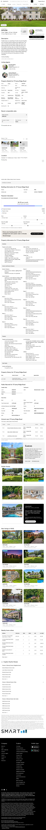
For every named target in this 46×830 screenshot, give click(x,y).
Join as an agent (4, 753)
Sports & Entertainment (20, 776)
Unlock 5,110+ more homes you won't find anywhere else (33, 513)
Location (14, 4)
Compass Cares (19, 767)
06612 (15, 33)
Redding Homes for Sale (6, 689)
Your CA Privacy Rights (30, 795)
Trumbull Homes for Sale (6, 686)
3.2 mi (41, 427)
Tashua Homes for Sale (6, 676)
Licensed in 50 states (5, 828)
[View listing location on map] (24, 31)
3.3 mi (41, 431)
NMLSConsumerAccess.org (20, 826)
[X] (7, 789)
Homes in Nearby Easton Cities (9, 682)
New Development (20, 773)
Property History (26, 4)
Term (2, 216)
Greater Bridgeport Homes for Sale (8, 667)
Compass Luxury (19, 758)
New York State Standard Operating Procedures (9, 821)
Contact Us (3, 757)
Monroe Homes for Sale (6, 693)
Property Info (19, 4)
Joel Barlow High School (12, 435)
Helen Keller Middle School (12, 431)
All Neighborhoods (35, 461)
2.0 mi (41, 435)
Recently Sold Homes (20, 784)
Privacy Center (30, 792)
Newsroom (3, 760)
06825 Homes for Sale (6, 703)
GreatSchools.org (18, 438)
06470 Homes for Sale (6, 710)
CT (6, 157)
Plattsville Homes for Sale (6, 672)
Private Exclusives (19, 748)
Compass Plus (19, 766)
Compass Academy (20, 764)
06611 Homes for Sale (6, 708)
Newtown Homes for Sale (6, 691)
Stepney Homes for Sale (6, 674)
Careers (2, 755)
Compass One (19, 755)
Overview (9, 4)
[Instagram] (2, 789)
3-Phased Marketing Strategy (22, 751)
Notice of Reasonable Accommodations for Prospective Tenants (12, 822)
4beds (2, 32)
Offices (2, 758)
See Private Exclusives (30, 521)
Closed (9, 83)
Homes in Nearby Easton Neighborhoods (11, 665)
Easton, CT (11, 33)
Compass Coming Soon (20, 749)
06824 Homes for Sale (6, 705)
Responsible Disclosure (10, 794)
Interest (25, 216)
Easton (15, 157)
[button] (1, 1)
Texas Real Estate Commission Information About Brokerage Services (13, 817)
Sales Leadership (4, 749)
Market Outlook (19, 753)
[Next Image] (21, 475)
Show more (4, 679)
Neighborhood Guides (20, 771)
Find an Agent (19, 760)
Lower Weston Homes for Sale (7, 670)
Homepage (3, 157)
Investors (3, 751)
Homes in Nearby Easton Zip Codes (10, 699)
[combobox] (20, 1)
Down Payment (26, 221)
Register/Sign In (41, 1)
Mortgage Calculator (20, 762)
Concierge (18, 746)
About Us (3, 746)
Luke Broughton (38, 30)
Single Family (10, 90)
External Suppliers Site (20, 782)
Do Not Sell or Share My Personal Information (10, 792)
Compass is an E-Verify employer (21, 794)
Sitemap (17, 785)
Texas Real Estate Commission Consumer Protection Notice (11, 818)
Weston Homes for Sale (6, 684)
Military (17, 778)
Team (2, 748)
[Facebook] (5, 789)
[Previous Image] (3, 475)
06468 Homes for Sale (6, 701)
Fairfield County (10, 95)
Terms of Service (23, 792)
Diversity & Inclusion (20, 769)
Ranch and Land (19, 780)
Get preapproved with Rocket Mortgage (37, 39)
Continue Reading (5, 56)
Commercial (18, 775)
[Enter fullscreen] (43, 161)
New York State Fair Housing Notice (7, 820)
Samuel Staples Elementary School (14, 427)
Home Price (3, 221)
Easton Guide (27, 461)
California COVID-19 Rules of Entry (16, 795)
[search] (32, 1)
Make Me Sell (18, 757)
